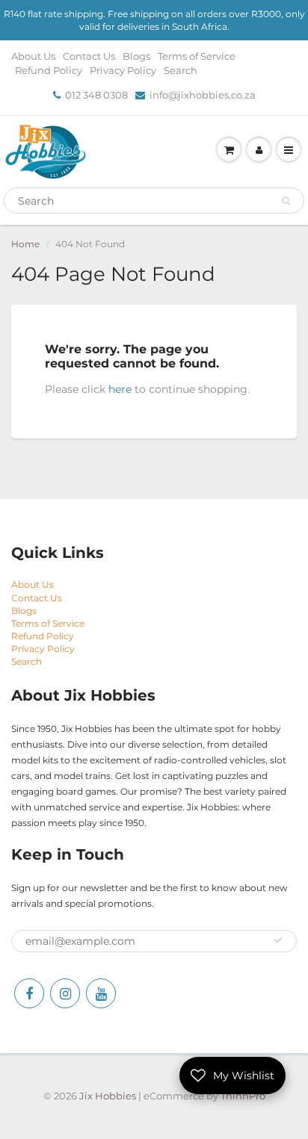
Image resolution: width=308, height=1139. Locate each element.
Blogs (136, 56)
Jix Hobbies (107, 1096)
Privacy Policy (123, 70)
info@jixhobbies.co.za (203, 95)
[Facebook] (29, 993)
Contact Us (89, 56)
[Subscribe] (278, 940)
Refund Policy (48, 70)
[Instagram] (65, 993)
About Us (33, 56)
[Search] (286, 201)
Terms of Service (196, 56)
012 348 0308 (96, 95)
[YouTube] (101, 993)
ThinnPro (243, 1096)
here (120, 389)
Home (25, 243)
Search (180, 70)
